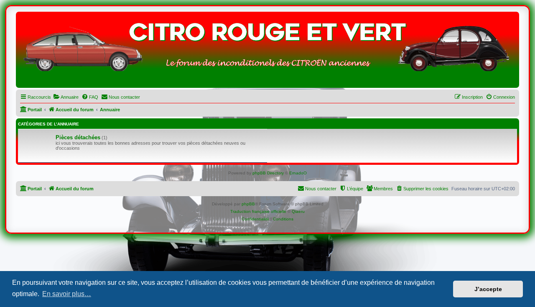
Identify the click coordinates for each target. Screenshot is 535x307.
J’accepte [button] (488, 289)
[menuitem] (66, 97)
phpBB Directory (268, 173)
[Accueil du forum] (267, 52)
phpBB (248, 204)
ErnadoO (298, 173)
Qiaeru (298, 211)
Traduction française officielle (258, 211)
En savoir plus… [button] (66, 293)
